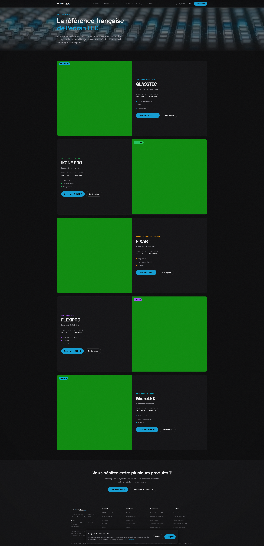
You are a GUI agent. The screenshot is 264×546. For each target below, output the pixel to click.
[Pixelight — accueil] (79, 509)
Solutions (106, 4)
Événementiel (130, 516)
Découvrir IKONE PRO (73, 194)
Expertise (128, 4)
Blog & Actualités (155, 527)
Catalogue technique (156, 523)
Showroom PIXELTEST (180, 523)
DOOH (128, 527)
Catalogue (139, 4)
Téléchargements (178, 520)
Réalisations (117, 4)
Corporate (129, 520)
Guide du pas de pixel (156, 516)
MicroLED (105, 520)
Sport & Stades (130, 523)
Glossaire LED (154, 520)
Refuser (158, 537)
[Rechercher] (176, 3)
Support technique (179, 516)
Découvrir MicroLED (147, 430)
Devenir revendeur (179, 527)
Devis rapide (169, 115)
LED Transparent (107, 513)
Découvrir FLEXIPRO (72, 351)
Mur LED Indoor (107, 516)
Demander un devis (179, 513)
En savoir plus (129, 540)
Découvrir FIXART (146, 272)
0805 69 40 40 (186, 4)
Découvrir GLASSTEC (148, 115)
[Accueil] (64, 3)
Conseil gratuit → (118, 489)
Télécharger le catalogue (143, 489)
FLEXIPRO (105, 527)
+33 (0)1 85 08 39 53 (75, 526)
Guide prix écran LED (156, 513)
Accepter (170, 537)
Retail (128, 513)
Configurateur (200, 3)
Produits (95, 4)
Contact (149, 4)
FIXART (104, 523)
